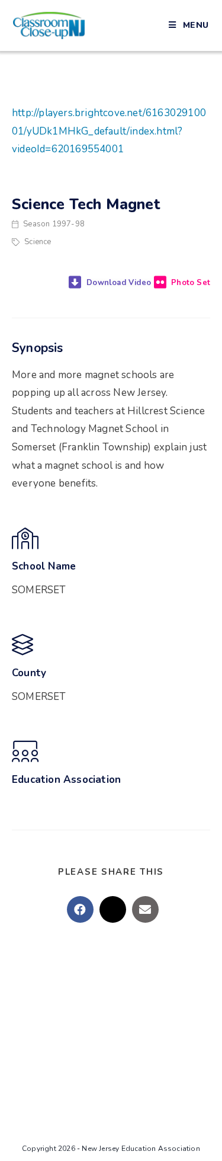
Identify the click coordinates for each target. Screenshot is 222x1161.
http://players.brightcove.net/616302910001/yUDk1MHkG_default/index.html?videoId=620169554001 (109, 131)
